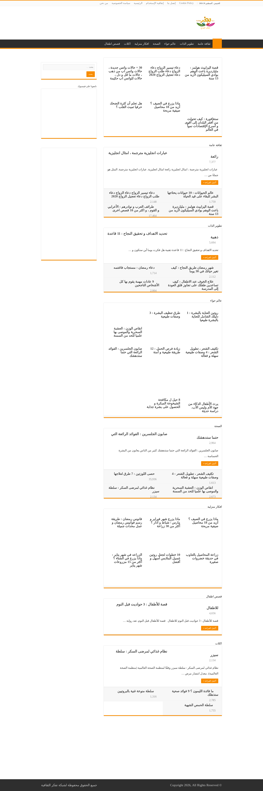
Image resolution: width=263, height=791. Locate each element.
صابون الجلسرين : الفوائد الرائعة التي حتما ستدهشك (125, 352)
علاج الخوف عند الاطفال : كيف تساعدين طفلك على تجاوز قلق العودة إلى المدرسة (193, 285)
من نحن (104, 3)
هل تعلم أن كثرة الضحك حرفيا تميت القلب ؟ (126, 105)
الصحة (156, 43)
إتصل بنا (171, 3)
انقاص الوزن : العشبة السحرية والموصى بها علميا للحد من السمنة (128, 332)
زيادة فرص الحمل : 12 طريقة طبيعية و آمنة (165, 350)
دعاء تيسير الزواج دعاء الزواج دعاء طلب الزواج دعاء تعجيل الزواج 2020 (164, 71)
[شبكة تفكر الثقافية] (205, 23)
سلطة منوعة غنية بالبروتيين (136, 691)
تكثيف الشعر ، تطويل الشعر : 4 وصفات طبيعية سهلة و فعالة (202, 352)
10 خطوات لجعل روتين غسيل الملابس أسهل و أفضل (164, 558)
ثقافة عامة (204, 43)
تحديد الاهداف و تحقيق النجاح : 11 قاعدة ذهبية (163, 235)
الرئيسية (138, 3)
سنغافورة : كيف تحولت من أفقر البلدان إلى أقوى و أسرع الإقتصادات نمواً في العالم (201, 124)
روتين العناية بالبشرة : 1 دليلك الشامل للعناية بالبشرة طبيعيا (202, 316)
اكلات (127, 43)
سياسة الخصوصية (121, 3)
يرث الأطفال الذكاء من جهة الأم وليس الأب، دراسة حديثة (203, 407)
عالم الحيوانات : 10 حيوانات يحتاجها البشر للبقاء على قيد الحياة (192, 194)
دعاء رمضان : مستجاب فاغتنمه (134, 267)
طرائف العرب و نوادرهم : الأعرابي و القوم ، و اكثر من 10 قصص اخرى (133, 208)
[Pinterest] (104, 785)
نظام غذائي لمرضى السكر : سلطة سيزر (167, 653)
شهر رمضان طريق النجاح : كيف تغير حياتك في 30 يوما (194, 269)
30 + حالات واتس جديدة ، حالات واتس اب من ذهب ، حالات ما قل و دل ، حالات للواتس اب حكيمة (125, 73)
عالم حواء (170, 43)
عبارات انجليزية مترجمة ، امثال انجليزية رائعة (163, 154)
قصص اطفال (112, 43)
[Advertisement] (109, 18)
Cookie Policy (186, 3)
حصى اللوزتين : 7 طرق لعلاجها (134, 473)
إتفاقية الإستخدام (155, 3)
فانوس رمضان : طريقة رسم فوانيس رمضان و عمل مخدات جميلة (126, 522)
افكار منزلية (142, 43)
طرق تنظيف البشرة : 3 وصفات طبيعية (164, 314)
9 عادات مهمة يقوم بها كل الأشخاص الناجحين (139, 283)
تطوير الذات (187, 43)
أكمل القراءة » (209, 182)
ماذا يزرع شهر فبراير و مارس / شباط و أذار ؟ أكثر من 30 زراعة (165, 522)
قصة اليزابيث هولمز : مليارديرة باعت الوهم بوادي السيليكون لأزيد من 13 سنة (201, 73)
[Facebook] (108, 785)
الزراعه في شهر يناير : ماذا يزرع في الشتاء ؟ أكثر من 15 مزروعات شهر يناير (127, 560)
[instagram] (101, 785)
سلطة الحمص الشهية (198, 705)
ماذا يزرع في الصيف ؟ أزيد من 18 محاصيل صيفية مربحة (165, 107)
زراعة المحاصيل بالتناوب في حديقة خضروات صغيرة (202, 558)
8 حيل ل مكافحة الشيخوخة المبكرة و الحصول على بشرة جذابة (163, 403)
